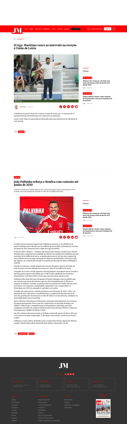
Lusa (84, 87)
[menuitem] (26, 29)
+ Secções (66, 29)
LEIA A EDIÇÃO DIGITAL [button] (103, 395)
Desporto (20, 39)
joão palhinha (23, 333)
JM (15, 39)
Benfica (31, 333)
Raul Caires (23, 107)
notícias (21, 132)
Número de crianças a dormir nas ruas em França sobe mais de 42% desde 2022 (96, 83)
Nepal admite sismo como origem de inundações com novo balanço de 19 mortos (97, 99)
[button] (113, 28)
